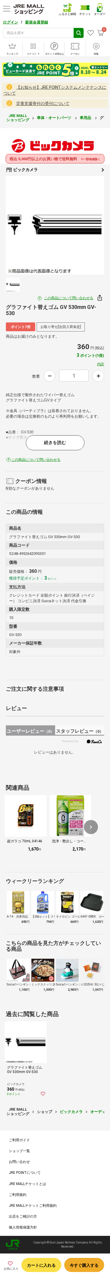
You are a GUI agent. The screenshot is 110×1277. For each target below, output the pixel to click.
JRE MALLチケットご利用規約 (33, 1206)
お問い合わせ (19, 1162)
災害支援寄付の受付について (43, 103)
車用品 (86, 118)
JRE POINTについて (25, 1173)
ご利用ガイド (19, 1140)
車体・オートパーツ (54, 118)
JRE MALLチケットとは (27, 1184)
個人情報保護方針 (23, 1227)
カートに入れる (41, 1265)
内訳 (100, 364)
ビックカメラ (25, 169)
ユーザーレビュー (30, 731)
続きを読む (55, 442)
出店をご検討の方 (23, 1216)
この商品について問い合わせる (68, 298)
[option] (55, 225)
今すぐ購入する (84, 1265)
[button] (91, 827)
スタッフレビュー (79, 731)
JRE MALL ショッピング (17, 117)
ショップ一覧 (19, 1151)
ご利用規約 (17, 1195)
